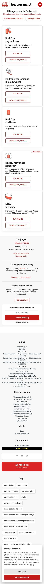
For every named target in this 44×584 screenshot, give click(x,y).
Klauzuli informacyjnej (26, 565)
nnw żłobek (22, 485)
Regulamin (22, 352)
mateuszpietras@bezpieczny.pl (21, 249)
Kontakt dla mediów (22, 433)
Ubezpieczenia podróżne (22, 404)
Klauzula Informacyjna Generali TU (22, 374)
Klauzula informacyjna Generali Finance (22, 369)
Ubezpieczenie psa (22, 416)
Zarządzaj (22, 571)
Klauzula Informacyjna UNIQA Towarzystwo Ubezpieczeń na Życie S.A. (22, 383)
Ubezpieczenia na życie (22, 409)
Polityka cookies (22, 371)
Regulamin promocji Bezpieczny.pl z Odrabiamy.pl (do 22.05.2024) (22, 363)
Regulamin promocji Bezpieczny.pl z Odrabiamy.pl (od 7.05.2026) (22, 355)
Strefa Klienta (22, 418)
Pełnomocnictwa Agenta (22, 387)
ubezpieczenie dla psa (12, 509)
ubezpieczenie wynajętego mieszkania (19, 521)
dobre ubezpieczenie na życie (15, 526)
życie (24, 497)
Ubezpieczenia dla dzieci (22, 397)
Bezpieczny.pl (22, 347)
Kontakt (22, 349)
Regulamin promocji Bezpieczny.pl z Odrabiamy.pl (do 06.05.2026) (22, 359)
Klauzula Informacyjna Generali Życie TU (22, 376)
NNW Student (22, 402)
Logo (22, 431)
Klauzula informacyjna (22, 322)
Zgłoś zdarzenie (22, 421)
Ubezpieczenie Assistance (22, 411)
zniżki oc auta (9, 532)
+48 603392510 (21, 246)
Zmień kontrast (22, 448)
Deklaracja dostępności (22, 446)
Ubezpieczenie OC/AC (22, 407)
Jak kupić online (33, 18)
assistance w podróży (12, 503)
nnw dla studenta (10, 497)
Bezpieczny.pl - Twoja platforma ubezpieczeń (16, 4)
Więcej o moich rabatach (21, 277)
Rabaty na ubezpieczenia (13, 18)
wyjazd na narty (10, 538)
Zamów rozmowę (22, 318)
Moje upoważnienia (21, 253)
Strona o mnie (21, 256)
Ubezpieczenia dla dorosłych (22, 399)
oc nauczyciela (28, 491)
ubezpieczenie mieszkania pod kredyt (19, 515)
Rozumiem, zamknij (22, 577)
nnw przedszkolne (11, 491)
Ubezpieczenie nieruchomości (22, 414)
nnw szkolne (9, 485)
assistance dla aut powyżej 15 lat (17, 544)
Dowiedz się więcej (18, 60)
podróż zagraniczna (27, 532)
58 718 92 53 (22, 465)
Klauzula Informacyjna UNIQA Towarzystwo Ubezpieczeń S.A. (22, 379)
